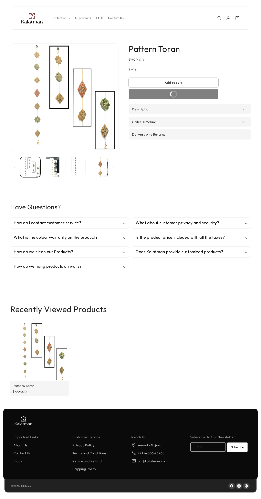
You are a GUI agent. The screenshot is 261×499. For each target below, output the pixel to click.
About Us (20, 445)
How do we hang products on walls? (48, 266)
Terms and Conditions (89, 453)
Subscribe (237, 447)
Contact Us (22, 453)
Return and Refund (87, 461)
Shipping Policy (84, 469)
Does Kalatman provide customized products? (179, 251)
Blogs (17, 461)
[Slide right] (113, 167)
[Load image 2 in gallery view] (53, 167)
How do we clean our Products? (43, 251)
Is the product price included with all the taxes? (180, 237)
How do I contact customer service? (47, 222)
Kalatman (26, 486)
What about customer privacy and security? (177, 222)
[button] (61, 18)
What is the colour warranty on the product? (56, 237)
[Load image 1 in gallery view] (30, 167)
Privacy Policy (83, 445)
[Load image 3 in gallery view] (75, 167)
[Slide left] (14, 167)
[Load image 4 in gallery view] (98, 167)
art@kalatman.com (153, 461)
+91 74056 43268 (151, 453)
